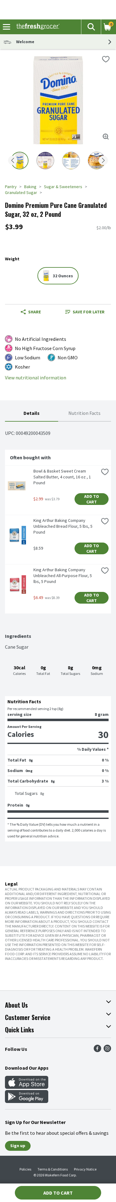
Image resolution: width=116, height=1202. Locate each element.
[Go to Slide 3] (71, 160)
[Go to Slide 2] (45, 160)
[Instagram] (107, 1050)
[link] (85, 312)
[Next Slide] (103, 161)
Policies (25, 1169)
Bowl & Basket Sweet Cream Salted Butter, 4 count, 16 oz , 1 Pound (62, 476)
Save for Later (89, 312)
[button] (91, 26)
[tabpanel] (58, 631)
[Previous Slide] (12, 161)
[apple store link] (26, 1087)
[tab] (31, 413)
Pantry (11, 186)
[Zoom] (105, 136)
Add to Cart (92, 499)
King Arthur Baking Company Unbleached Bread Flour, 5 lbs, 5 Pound (63, 526)
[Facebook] (97, 1050)
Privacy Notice (85, 1169)
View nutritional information (35, 378)
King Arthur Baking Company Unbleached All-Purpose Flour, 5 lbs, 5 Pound (63, 575)
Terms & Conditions (52, 1169)
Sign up (17, 1145)
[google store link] (26, 1101)
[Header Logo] (37, 26)
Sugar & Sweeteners (63, 186)
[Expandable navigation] (6, 27)
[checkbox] (106, 59)
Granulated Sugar (21, 192)
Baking (30, 186)
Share (34, 312)
